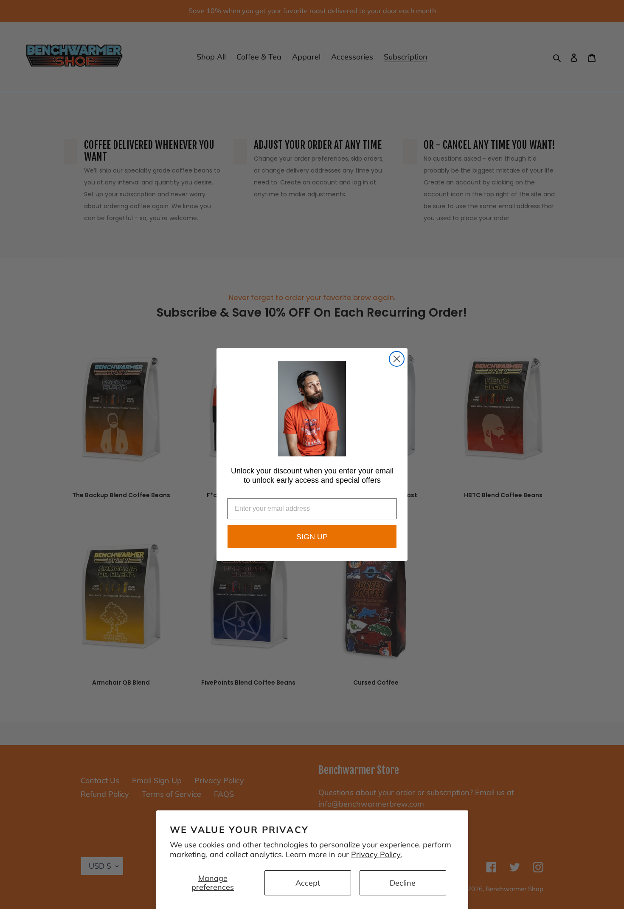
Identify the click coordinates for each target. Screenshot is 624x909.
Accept (307, 883)
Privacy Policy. (376, 854)
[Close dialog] (396, 358)
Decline (403, 883)
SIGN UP (312, 536)
